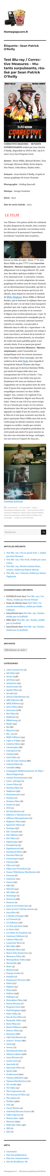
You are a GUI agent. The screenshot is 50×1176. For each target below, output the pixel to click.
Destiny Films (13, 788)
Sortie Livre (11, 1061)
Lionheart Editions (15, 936)
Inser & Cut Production (17, 906)
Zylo (8, 1131)
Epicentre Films (13, 825)
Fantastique (8, 510)
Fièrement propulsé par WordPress (32, 1171)
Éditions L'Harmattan (16, 815)
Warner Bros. (12, 1118)
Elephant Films (13, 821)
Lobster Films (13, 939)
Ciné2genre (11, 750)
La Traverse (11, 919)
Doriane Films (13, 801)
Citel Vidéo (11, 757)
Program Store (20, 510)
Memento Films (14, 956)
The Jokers (11, 1098)
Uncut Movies (13, 1108)
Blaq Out (10, 730)
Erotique (10, 828)
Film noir (10, 865)
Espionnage (12, 842)
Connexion (11, 1151)
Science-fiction (13, 1040)
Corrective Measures (12, 513)
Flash (25, 361)
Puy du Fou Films (14, 1017)
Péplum (10, 986)
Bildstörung (12, 720)
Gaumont (10, 879)
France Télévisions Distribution (21, 872)
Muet (8, 966)
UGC (8, 1105)
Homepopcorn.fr (16, 31)
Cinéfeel (10, 754)
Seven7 (9, 1047)
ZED (8, 1128)
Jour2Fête (11, 912)
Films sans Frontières (16, 868)
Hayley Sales (25, 513)
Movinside (11, 963)
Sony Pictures (12, 1057)
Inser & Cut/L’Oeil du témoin (20, 909)
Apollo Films (12, 690)
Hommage (11, 895)
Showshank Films (14, 1051)
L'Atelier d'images (15, 916)
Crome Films (12, 784)
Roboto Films (12, 1030)
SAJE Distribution (14, 1037)
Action (34, 508)
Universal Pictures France (18, 1111)
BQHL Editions (13, 737)
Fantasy (10, 862)
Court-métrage (13, 781)
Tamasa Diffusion (14, 1078)
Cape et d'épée (13, 740)
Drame (9, 804)
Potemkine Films (14, 1000)
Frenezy (10, 875)
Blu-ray (30, 510)
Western (10, 1121)
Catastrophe (12, 747)
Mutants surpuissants (12, 515)
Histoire (10, 889)
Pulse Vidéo (11, 1013)
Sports (9, 1071)
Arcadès (10, 693)
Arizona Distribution (16, 697)
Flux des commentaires (17, 1158)
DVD (8, 808)
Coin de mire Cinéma (16, 761)
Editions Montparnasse (17, 818)
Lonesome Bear (13, 943)
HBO (8, 885)
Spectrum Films (13, 1067)
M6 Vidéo (11, 946)
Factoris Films (13, 855)
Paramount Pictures (15, 980)
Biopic (9, 724)
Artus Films (11, 707)
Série (8, 1044)
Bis (7, 727)
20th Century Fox (14, 670)
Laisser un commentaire (23, 518)
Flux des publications (16, 1155)
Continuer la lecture (13, 501)
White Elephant (14, 297)
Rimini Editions (13, 1027)
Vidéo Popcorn (13, 1115)
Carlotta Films (13, 744)
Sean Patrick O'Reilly (29, 515)
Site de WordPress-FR (16, 1161)
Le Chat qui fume (14, 926)
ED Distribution (13, 811)
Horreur (10, 899)
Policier (9, 993)
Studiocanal (12, 1074)
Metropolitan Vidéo (15, 960)
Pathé (9, 983)
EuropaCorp (12, 845)
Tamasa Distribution (16, 1081)
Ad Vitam (10, 680)
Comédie (10, 767)
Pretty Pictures (13, 1003)
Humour (10, 902)
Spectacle (10, 1064)
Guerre (9, 882)
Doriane (10, 798)
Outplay (10, 976)
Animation (11, 683)
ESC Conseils (12, 831)
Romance (10, 1034)
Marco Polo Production (17, 953)
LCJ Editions (12, 922)
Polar (8, 990)
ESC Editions (12, 835)
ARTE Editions (13, 703)
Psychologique (13, 1010)
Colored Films (13, 764)
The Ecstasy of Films (16, 1094)
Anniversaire (12, 686)
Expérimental (12, 848)
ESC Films (11, 838)
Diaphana (11, 791)
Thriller (10, 1101)
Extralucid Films (14, 852)
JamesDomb (12, 508)
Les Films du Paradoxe (17, 933)
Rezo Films (11, 1024)
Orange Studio (13, 973)
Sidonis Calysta (13, 1054)
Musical (10, 970)
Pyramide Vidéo (13, 1020)
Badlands (10, 717)
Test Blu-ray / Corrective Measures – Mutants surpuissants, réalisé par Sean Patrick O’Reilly (24, 68)
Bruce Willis (39, 510)
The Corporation (14, 1091)
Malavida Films (13, 949)
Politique (10, 997)
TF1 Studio (11, 1084)
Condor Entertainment (17, 777)
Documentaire (13, 794)
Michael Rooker (37, 513)
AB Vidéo (10, 673)
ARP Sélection (13, 700)
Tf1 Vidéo (10, 1088)
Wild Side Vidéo (13, 1125)
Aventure (10, 710)
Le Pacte (10, 929)
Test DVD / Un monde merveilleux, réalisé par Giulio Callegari (24, 606)
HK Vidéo (10, 892)
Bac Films (11, 713)
